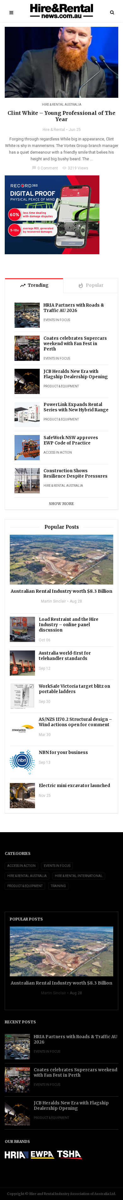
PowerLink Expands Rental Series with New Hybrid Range (76, 407)
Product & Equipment (61, 386)
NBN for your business (63, 752)
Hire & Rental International (78, 876)
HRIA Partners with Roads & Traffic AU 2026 (74, 308)
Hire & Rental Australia (61, 104)
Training (58, 886)
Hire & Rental (54, 129)
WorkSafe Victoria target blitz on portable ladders (74, 689)
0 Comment (45, 168)
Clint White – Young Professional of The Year (61, 116)
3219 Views (75, 168)
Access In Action (58, 452)
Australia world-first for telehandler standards (65, 655)
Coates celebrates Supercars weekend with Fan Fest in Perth (75, 344)
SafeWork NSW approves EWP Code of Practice (71, 440)
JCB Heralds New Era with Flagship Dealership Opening (76, 374)
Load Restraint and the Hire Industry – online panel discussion (68, 625)
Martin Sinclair (53, 601)
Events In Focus (57, 320)
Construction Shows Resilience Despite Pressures (76, 473)
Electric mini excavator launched (74, 785)
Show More (61, 503)
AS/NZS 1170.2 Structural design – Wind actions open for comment (75, 722)
